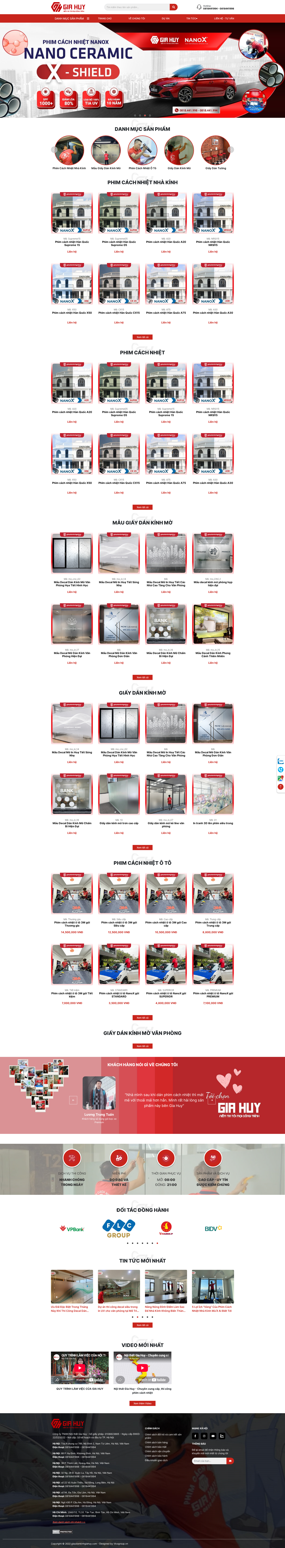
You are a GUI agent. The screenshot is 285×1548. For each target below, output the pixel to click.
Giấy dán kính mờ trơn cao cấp (119, 823)
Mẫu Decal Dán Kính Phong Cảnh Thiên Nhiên (213, 655)
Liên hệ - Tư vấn (224, 18)
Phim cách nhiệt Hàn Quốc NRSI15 (213, 243)
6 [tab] (152, 1243)
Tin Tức (191, 18)
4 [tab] (150, 115)
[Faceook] (195, 1436)
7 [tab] (157, 1243)
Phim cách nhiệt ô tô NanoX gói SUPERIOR (166, 995)
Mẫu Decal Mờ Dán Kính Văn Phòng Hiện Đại (72, 655)
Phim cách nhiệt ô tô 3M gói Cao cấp (166, 924)
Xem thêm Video (142, 1403)
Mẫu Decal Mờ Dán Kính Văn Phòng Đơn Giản (119, 655)
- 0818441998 (226, 8)
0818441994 (210, 8)
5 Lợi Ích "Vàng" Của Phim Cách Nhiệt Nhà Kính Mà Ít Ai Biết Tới (118, 1308)
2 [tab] (140, 115)
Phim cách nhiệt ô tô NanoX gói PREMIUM (213, 995)
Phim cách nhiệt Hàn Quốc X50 (72, 312)
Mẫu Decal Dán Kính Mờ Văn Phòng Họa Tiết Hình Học (72, 584)
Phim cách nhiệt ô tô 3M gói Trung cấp (213, 924)
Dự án (165, 18)
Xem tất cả (142, 337)
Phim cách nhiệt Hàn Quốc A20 (166, 241)
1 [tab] (135, 115)
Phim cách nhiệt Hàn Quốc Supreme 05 (119, 243)
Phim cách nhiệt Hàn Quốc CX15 (119, 312)
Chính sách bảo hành (156, 1455)
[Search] (174, 7)
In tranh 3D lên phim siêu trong (213, 823)
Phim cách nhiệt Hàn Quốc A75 (166, 312)
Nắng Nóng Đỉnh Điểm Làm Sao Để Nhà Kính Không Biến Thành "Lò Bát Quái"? (71, 1308)
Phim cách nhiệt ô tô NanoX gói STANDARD (119, 995)
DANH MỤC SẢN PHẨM (69, 18)
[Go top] (281, 787)
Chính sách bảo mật (155, 1446)
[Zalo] (222, 1436)
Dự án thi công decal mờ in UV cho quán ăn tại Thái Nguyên (164, 1308)
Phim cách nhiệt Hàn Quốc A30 (213, 312)
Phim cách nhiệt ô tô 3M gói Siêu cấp (119, 924)
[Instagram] (204, 1436)
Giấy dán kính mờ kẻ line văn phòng (166, 825)
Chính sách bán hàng (156, 1442)
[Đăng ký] (230, 1461)
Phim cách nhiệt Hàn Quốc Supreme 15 (72, 243)
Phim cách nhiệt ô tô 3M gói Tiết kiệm (72, 995)
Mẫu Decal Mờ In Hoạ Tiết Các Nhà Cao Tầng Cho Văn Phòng (166, 584)
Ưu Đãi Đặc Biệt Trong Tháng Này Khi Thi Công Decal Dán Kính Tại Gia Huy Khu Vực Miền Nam (212, 1308)
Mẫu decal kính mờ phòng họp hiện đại (213, 584)
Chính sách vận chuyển (157, 1451)
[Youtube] (213, 1436)
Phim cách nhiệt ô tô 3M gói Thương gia (72, 924)
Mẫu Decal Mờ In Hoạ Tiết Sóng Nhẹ (119, 584)
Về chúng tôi (136, 18)
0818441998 (72, 1447)
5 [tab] (147, 1243)
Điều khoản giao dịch (156, 1460)
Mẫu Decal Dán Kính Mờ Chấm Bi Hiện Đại (166, 655)
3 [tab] (145, 115)
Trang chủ (104, 18)
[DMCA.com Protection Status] (63, 1531)
